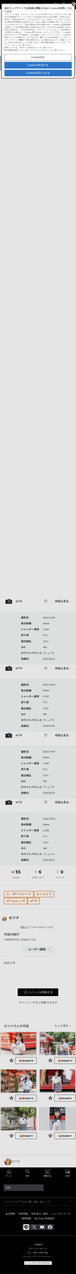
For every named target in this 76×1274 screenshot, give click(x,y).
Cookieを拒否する (38, 65)
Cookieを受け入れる (38, 72)
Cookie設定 (38, 57)
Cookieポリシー (33, 48)
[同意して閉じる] (73, 4)
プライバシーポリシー (41, 50)
